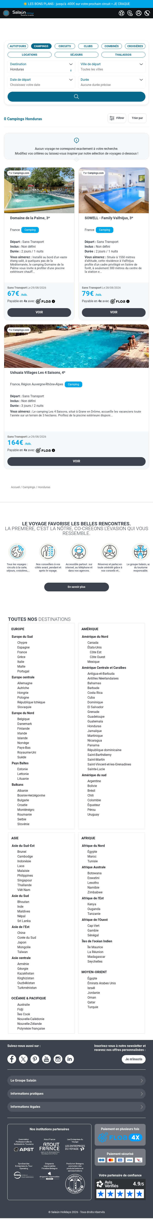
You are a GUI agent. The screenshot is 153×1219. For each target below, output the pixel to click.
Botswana (94, 873)
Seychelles (94, 961)
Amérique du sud (94, 775)
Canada (92, 643)
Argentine (94, 781)
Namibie (93, 887)
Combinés (112, 46)
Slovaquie (24, 707)
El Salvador (95, 707)
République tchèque (31, 702)
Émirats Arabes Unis (101, 983)
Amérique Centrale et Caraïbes (104, 668)
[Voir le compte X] (23, 1059)
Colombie (94, 800)
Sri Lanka (24, 921)
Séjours (76, 54)
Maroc (91, 856)
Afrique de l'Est (93, 898)
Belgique (23, 719)
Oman (91, 997)
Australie (23, 1005)
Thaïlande (24, 885)
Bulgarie (23, 800)
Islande (22, 738)
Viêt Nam (23, 890)
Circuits (65, 46)
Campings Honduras (24, 119)
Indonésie (24, 861)
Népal (21, 916)
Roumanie (24, 814)
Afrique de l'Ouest (95, 920)
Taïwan (22, 952)
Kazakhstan (25, 973)
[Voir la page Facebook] (11, 1059)
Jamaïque (94, 731)
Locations (29, 54)
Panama (93, 745)
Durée (85, 80)
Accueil (15, 487)
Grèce (21, 657)
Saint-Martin (96, 759)
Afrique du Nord (93, 846)
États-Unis (94, 647)
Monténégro (25, 810)
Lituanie (23, 779)
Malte (21, 666)
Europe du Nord (23, 713)
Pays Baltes (20, 763)
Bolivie (92, 786)
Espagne (23, 647)
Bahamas (94, 683)
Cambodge (25, 856)
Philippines (25, 875)
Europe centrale (23, 677)
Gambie (92, 930)
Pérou (91, 810)
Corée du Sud (26, 938)
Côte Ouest (97, 657)
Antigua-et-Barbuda (101, 674)
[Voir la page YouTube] (46, 1059)
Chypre (22, 643)
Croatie (22, 805)
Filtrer (120, 118)
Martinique (95, 736)
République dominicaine (104, 750)
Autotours (18, 46)
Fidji (20, 1009)
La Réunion (95, 952)
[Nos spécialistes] (121, 13)
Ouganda (93, 909)
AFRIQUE (88, 838)
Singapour (24, 880)
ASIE (15, 838)
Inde (20, 906)
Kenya (91, 904)
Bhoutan (23, 902)
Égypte (92, 852)
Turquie (92, 1007)
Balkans (17, 785)
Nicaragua (94, 740)
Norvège (23, 743)
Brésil (91, 791)
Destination (18, 64)
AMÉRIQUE (89, 629)
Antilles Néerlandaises (103, 678)
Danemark (24, 724)
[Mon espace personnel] (138, 13)
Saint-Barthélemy (99, 755)
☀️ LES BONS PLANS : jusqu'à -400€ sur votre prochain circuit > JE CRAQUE (76, 4)
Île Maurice (95, 947)
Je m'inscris (133, 1059)
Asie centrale (21, 958)
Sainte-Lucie (96, 769)
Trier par (137, 118)
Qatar (91, 1002)
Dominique (95, 702)
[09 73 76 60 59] (147, 13)
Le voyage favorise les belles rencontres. (76, 528)
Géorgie (22, 969)
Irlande (22, 733)
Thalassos (123, 54)
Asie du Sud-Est (23, 846)
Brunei (21, 852)
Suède (21, 757)
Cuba (91, 697)
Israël (91, 988)
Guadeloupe (95, 717)
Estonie (22, 769)
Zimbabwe (94, 892)
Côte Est (95, 652)
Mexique (93, 662)
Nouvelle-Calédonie (30, 1019)
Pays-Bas (23, 748)
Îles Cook (23, 1014)
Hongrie (22, 693)
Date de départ (20, 80)
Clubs (88, 46)
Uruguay (93, 814)
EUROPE (17, 629)
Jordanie (93, 993)
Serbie (21, 819)
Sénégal (93, 935)
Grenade (93, 712)
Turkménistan (27, 988)
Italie (20, 662)
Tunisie (92, 861)
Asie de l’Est (20, 927)
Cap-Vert (93, 926)
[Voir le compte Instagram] (58, 1059)
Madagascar (96, 957)
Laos (20, 866)
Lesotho (93, 883)
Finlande (23, 728)
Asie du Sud (20, 896)
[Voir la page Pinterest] (34, 1059)
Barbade (93, 688)
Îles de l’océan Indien (97, 941)
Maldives (23, 911)
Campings (41, 46)
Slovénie (23, 824)
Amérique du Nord (95, 637)
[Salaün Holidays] (23, 13)
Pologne (23, 697)
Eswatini (93, 878)
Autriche (23, 688)
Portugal (23, 671)
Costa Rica (95, 693)
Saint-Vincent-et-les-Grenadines (109, 764)
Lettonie (23, 774)
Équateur (93, 805)
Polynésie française (31, 1028)
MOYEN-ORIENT (94, 972)
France (22, 652)
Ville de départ (91, 64)
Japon (21, 942)
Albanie (22, 791)
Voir (39, 312)
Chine (21, 933)
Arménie (23, 964)
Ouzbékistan (26, 983)
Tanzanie (93, 914)
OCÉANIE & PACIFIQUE (28, 998)
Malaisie (23, 871)
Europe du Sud (22, 637)
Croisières (135, 46)
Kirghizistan (25, 978)
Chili (90, 795)
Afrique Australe (94, 867)
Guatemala (95, 721)
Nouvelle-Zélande (29, 1024)
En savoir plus (76, 586)
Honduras (94, 726)
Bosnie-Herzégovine (31, 795)
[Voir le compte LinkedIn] (69, 1059)
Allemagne (24, 683)
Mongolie (23, 947)
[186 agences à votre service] (130, 13)
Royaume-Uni (26, 752)
